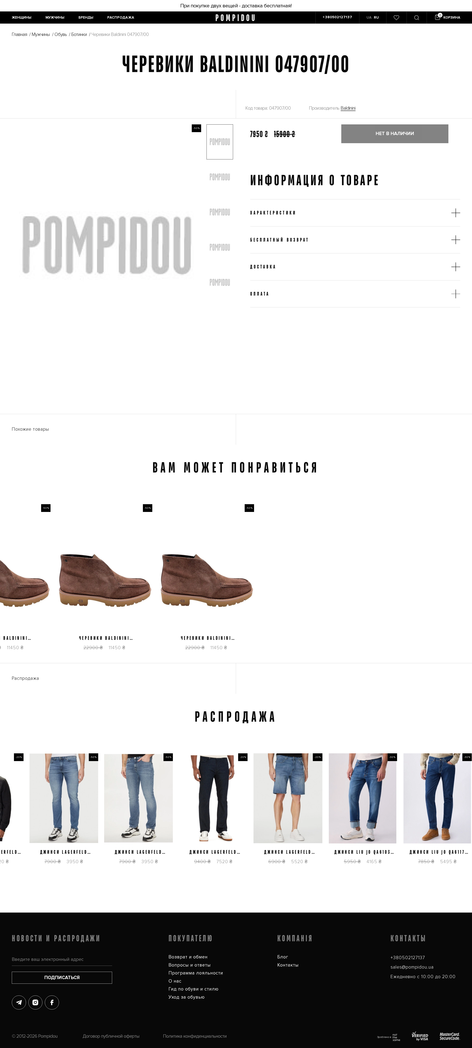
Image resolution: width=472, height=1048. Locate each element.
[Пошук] (417, 18)
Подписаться (62, 978)
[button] (219, 142)
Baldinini (348, 108)
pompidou (236, 17)
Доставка (263, 267)
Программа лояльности (196, 973)
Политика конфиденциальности (194, 1036)
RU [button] (376, 17)
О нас (175, 981)
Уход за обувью (187, 997)
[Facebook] (52, 1002)
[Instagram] (35, 1002)
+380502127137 (408, 958)
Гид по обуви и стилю (194, 989)
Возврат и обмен (188, 957)
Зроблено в (384, 1037)
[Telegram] (19, 1002)
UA (369, 17)
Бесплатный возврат (279, 240)
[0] (396, 18)
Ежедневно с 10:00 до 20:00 (423, 977)
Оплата (260, 294)
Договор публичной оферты (111, 1036)
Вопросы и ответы (190, 965)
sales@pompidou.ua (412, 967)
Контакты (288, 965)
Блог (282, 957)
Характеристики (273, 213)
